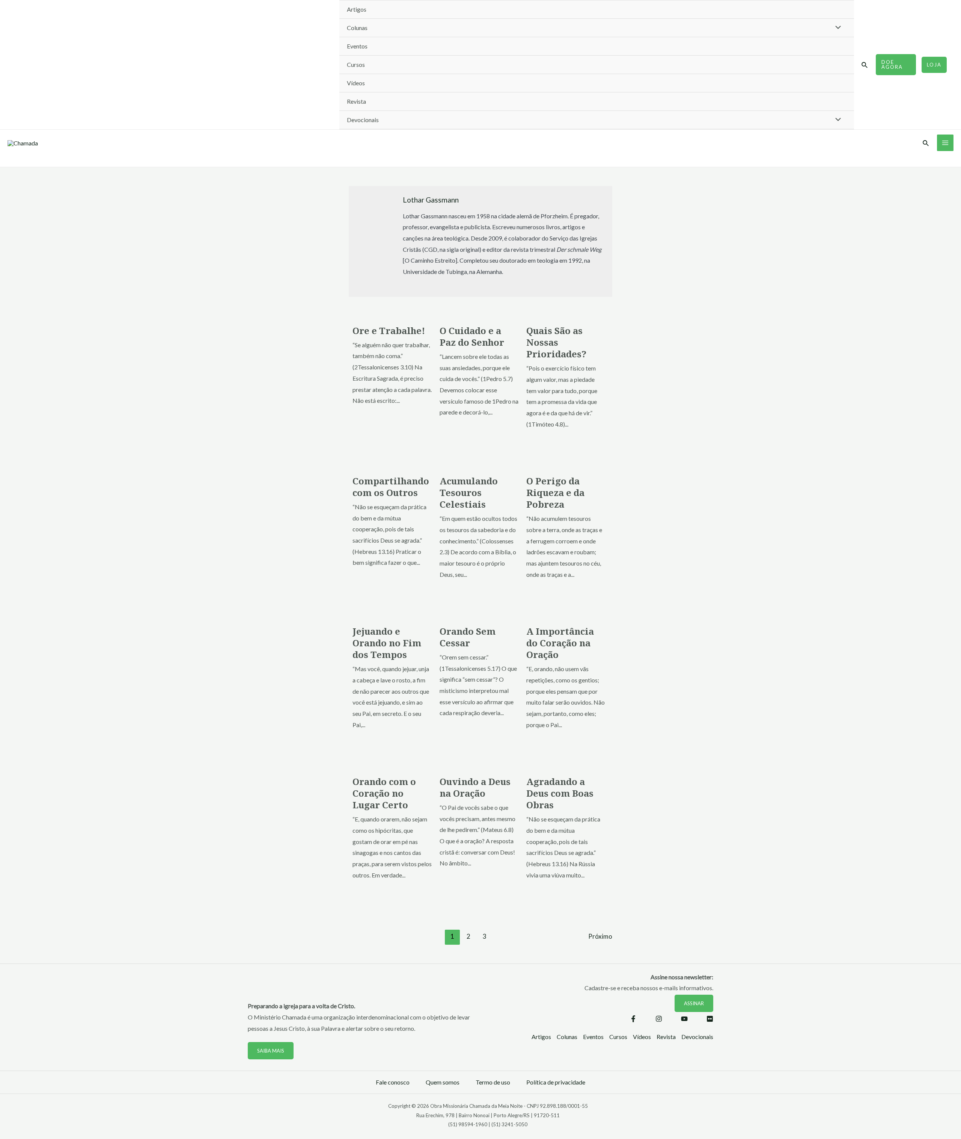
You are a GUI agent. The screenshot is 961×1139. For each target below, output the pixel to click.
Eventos (357, 46)
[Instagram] (658, 1018)
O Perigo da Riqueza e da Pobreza (555, 492)
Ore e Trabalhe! (388, 330)
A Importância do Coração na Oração (560, 643)
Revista (356, 101)
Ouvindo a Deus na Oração (475, 787)
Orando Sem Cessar (468, 637)
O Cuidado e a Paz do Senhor (472, 336)
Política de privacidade (555, 1082)
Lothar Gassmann (431, 199)
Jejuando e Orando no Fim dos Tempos (386, 643)
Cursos (356, 64)
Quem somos (442, 1082)
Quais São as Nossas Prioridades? (556, 342)
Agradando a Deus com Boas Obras (559, 793)
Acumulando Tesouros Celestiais (469, 492)
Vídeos (356, 82)
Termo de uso (493, 1082)
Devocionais (363, 119)
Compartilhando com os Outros (390, 487)
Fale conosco (393, 1082)
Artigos (356, 9)
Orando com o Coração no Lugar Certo (384, 793)
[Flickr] (709, 1018)
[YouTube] (684, 1018)
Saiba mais (270, 1051)
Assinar (694, 1003)
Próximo (600, 936)
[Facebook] (633, 1018)
